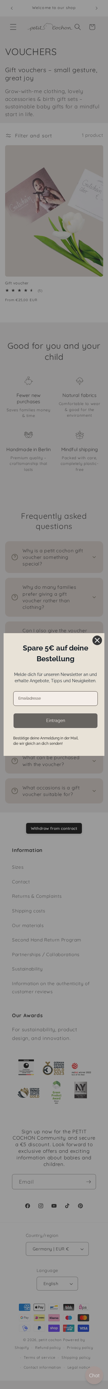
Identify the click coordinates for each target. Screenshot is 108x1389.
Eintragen (55, 720)
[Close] (97, 640)
